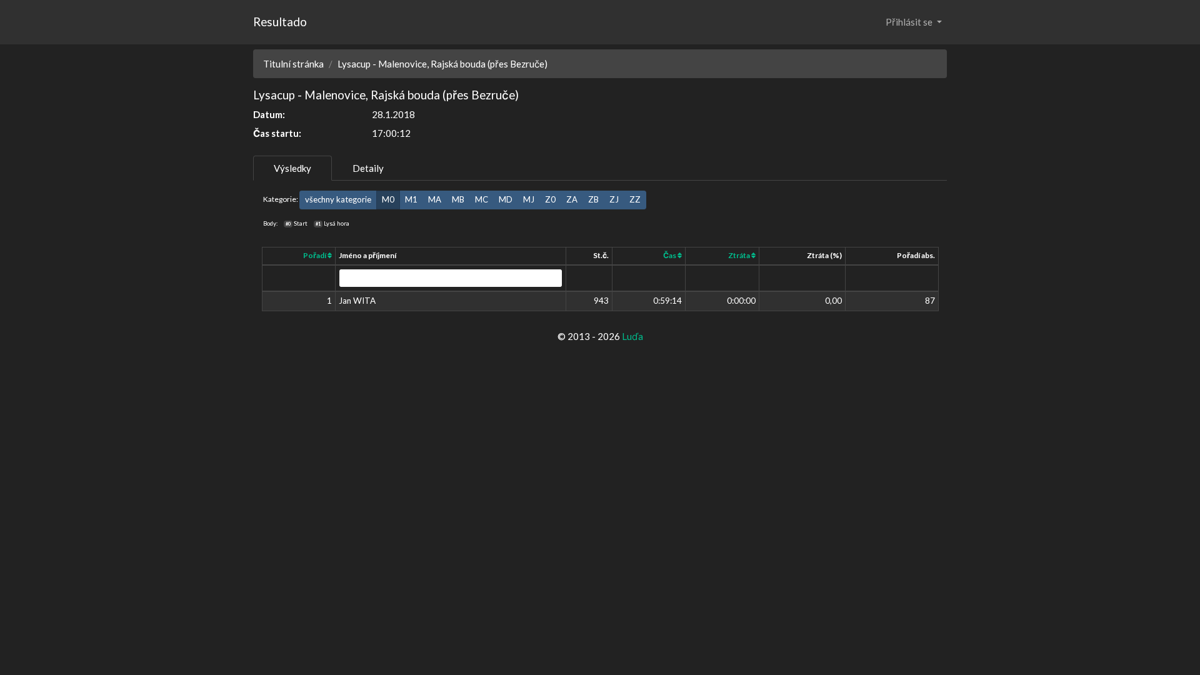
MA (434, 199)
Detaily (368, 168)
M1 (411, 199)
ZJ (614, 199)
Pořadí (315, 255)
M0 (388, 199)
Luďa (632, 336)
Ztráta (739, 255)
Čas (670, 255)
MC (481, 199)
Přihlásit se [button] (910, 22)
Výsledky (292, 168)
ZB (593, 199)
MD (505, 199)
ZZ (635, 199)
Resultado (280, 21)
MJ (528, 199)
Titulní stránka (293, 63)
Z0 (550, 199)
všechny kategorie (338, 199)
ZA (572, 199)
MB (458, 199)
